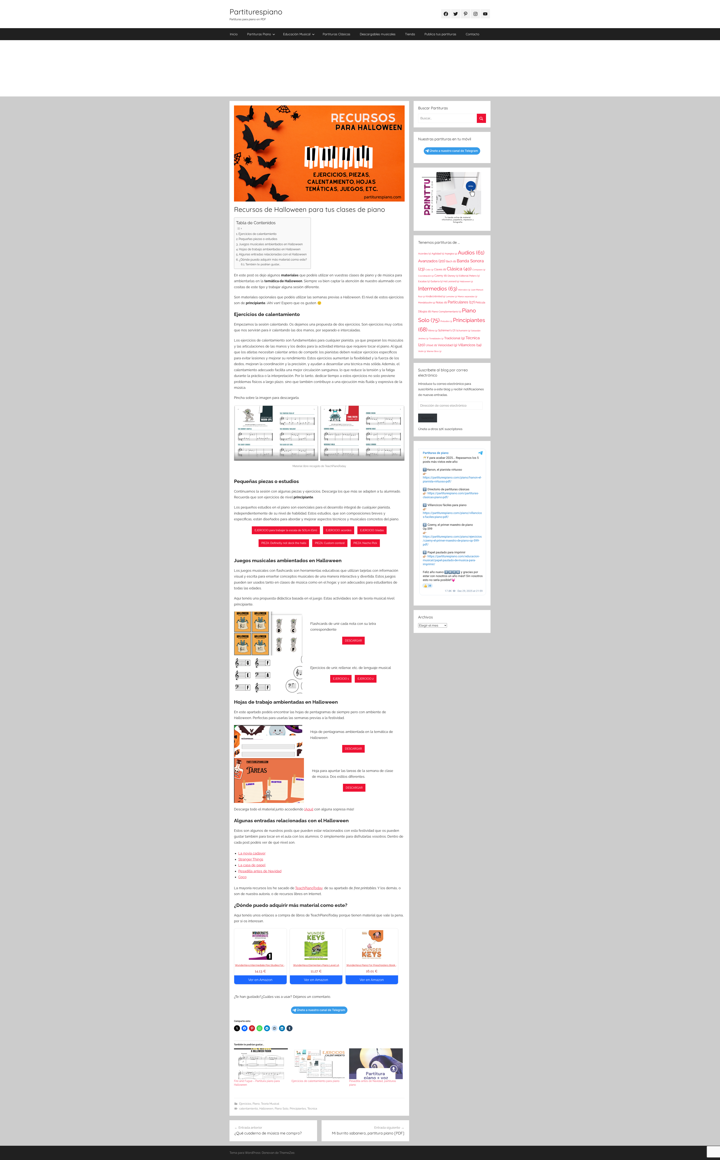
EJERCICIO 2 (366, 678)
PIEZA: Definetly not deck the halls (283, 543)
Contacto (472, 34)
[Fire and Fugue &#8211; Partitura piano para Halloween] (261, 1063)
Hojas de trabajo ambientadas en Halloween (269, 249)
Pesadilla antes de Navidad (259, 871)
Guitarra (436, 281)
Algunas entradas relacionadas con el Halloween (273, 254)
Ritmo (432, 330)
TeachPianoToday (308, 888)
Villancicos (470, 345)
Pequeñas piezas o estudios (258, 239)
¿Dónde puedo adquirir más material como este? (273, 259)
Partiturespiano (256, 11)
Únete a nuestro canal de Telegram (321, 1010)
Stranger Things (250, 859)
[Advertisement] (360, 68)
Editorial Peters (469, 275)
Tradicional (454, 338)
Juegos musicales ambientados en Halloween (271, 244)
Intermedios (437, 288)
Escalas (424, 281)
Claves (440, 269)
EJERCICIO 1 (341, 678)
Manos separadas (467, 296)
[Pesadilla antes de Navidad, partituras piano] (376, 1063)
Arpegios (451, 253)
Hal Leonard (451, 281)
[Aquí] (308, 809)
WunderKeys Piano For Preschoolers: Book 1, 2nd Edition (378, 965)
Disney (453, 275)
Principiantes (298, 1108)
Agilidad (438, 253)
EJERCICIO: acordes (338, 530)
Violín (422, 351)
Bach (451, 261)
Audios (471, 253)
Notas (441, 302)
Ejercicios (245, 1103)
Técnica (312, 1108)
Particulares (461, 302)
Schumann (463, 330)
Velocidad (447, 345)
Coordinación (426, 276)
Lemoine (451, 296)
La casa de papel (252, 865)
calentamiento (248, 1108)
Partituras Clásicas (336, 34)
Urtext (431, 345)
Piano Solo (281, 1108)
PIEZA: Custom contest (330, 543)
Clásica (459, 269)
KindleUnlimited (435, 296)
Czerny (440, 275)
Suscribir (427, 418)
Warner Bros (434, 351)
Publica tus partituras (440, 34)
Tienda (410, 34)
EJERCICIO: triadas (372, 530)
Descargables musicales (377, 34)
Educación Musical (296, 34)
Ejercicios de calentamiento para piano (315, 1081)
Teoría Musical (270, 1103)
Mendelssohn (426, 302)
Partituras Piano (259, 34)
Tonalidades (436, 338)
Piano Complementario (446, 311)
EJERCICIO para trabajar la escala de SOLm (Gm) (286, 530)
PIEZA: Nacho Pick (365, 543)
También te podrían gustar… (262, 264)
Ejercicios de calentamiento (257, 234)
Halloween (266, 1108)
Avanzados (431, 261)
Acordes (424, 253)
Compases (478, 270)
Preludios (446, 321)
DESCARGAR (353, 640)
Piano (256, 1103)
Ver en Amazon (260, 980)
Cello (429, 270)
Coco (242, 877)
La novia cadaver (252, 853)
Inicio (234, 34)
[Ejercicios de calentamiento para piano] (318, 1063)
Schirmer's (446, 330)
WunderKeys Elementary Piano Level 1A (316, 965)
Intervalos (464, 290)
